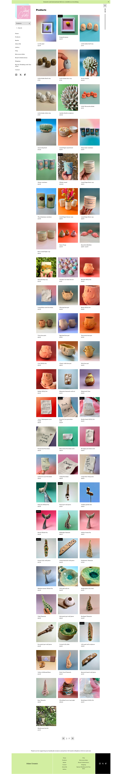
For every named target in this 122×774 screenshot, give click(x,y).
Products (18, 23)
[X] (21, 74)
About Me (18, 44)
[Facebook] (25, 74)
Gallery (17, 47)
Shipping (17, 61)
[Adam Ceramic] (24, 12)
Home (17, 33)
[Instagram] (16, 74)
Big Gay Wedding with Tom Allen (23, 65)
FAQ (16, 50)
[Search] (16, 28)
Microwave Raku (20, 54)
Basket (17, 40)
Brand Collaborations (21, 57)
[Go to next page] (72, 738)
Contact (17, 69)
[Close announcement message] (108, 2)
